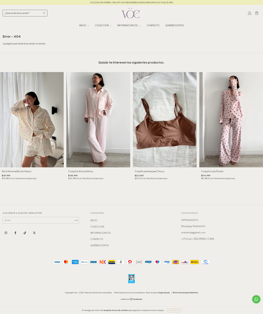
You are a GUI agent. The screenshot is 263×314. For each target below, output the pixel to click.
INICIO (83, 25)
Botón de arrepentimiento (185, 293)
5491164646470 (189, 220)
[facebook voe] (15, 233)
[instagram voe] (6, 233)
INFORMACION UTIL (127, 25)
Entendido (174, 310)
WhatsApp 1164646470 (193, 226)
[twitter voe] (34, 233)
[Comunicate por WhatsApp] (256, 299)
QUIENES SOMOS (174, 25)
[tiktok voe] (25, 233)
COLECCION (102, 25)
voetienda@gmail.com (193, 232)
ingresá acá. (164, 293)
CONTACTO (153, 25)
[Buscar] (44, 13)
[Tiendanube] (131, 299)
